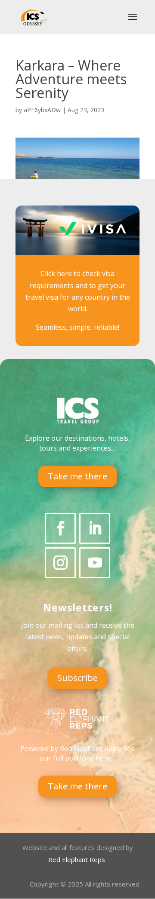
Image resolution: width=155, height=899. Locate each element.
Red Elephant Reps (77, 859)
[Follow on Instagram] (60, 562)
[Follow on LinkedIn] (94, 528)
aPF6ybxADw (42, 110)
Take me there (77, 476)
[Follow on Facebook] (60, 528)
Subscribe (77, 678)
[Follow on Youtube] (94, 562)
